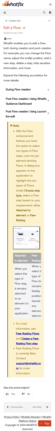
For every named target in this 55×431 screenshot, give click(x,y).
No (28, 394)
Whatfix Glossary (30, 416)
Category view (14, 21)
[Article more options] (49, 20)
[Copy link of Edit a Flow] (24, 28)
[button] (16, 407)
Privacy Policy (11, 416)
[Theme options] (50, 12)
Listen (9, 39)
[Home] (13, 4)
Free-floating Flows (27, 333)
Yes (13, 394)
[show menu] (50, 4)
